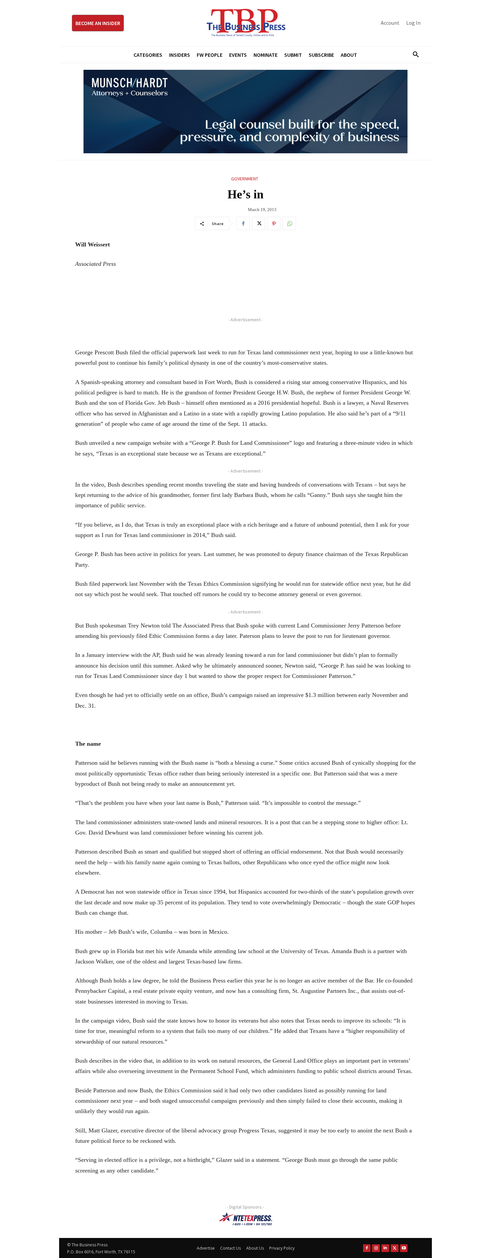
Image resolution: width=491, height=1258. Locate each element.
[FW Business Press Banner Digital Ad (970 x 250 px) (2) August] (245, 111)
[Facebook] (243, 223)
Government (244, 179)
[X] (258, 223)
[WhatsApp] (289, 223)
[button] (413, 55)
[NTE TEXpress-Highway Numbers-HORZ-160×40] (245, 1219)
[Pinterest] (274, 223)
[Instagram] (376, 1248)
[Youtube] (404, 1248)
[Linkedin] (385, 1248)
